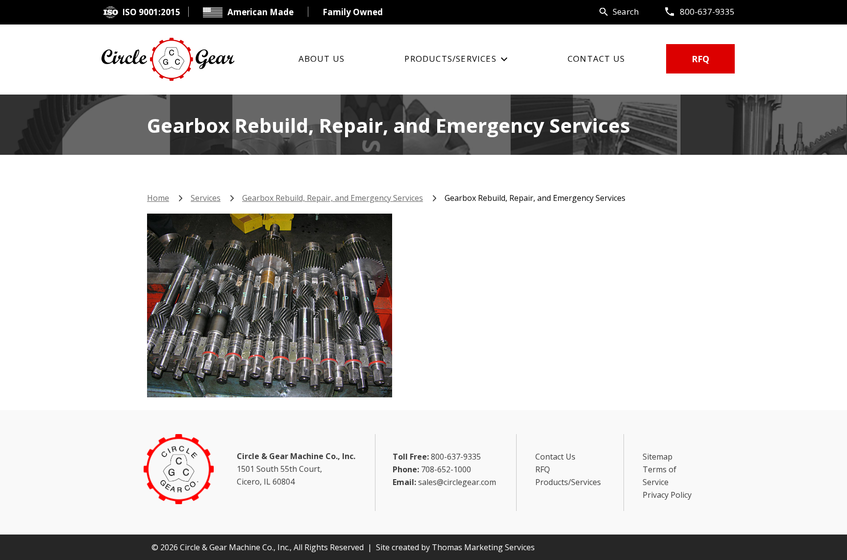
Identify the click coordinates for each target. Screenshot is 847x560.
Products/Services (568, 482)
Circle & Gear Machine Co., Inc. (235, 547)
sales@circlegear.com (457, 482)
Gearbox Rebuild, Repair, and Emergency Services (332, 198)
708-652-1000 (446, 469)
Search (626, 11)
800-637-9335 (707, 11)
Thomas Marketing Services (483, 547)
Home (158, 198)
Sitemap (658, 456)
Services (206, 198)
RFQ (700, 59)
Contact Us (555, 456)
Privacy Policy (667, 494)
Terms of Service (659, 475)
